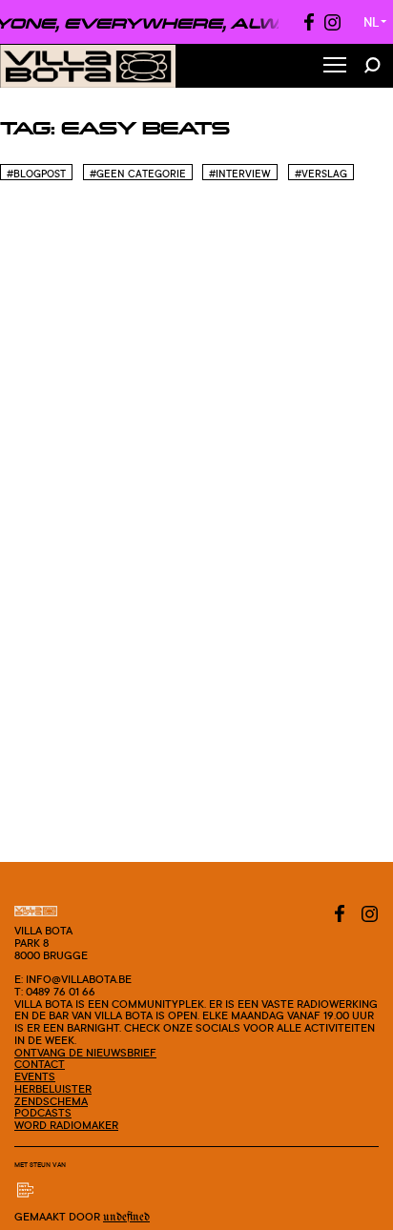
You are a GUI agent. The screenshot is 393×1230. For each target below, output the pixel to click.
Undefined (126, 1217)
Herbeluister (53, 1089)
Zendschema (51, 1101)
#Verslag (321, 173)
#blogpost (36, 173)
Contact (39, 1064)
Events (34, 1076)
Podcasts (43, 1112)
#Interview (240, 173)
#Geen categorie (138, 173)
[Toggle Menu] (334, 66)
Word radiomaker (66, 1125)
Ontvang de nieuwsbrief (85, 1052)
